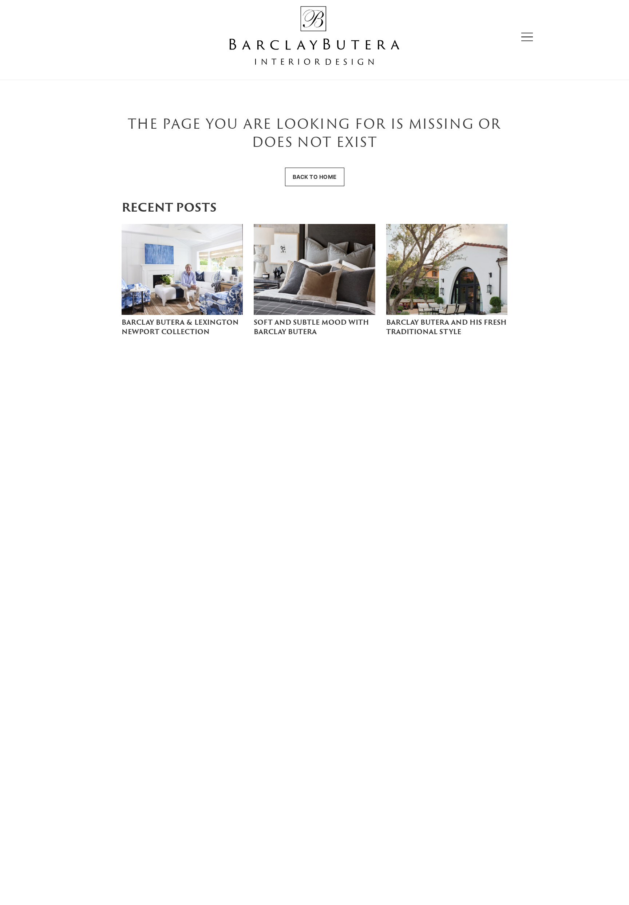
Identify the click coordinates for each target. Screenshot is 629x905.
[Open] (527, 37)
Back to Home (315, 176)
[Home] (314, 37)
